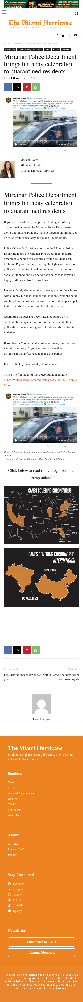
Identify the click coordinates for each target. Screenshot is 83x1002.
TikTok (16, 900)
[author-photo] (41, 713)
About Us (13, 815)
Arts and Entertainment (21, 793)
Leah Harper (14, 78)
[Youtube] (75, 36)
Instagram (18, 889)
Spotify (17, 911)
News (47, 49)
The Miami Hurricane (35, 748)
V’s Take (13, 804)
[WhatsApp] (36, 87)
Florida (56, 49)
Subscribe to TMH (41, 942)
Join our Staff (15, 849)
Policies (12, 855)
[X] (69, 36)
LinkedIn (17, 905)
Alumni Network (42, 952)
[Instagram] (63, 36)
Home (7, 43)
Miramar (65, 49)
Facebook (18, 883)
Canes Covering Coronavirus (43, 43)
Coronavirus (20, 43)
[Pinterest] (27, 87)
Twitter (17, 894)
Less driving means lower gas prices (22, 677)
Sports (11, 788)
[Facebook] (57, 36)
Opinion (12, 799)
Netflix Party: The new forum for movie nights (61, 677)
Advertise (13, 844)
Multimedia (14, 810)
